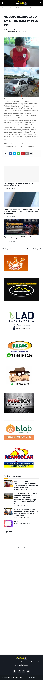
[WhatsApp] (18, 153)
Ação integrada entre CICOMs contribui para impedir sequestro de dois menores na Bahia (21, 238)
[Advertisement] (21, 571)
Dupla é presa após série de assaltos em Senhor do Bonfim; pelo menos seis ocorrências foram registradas (26, 512)
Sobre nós (32, 8)
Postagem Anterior (9, 249)
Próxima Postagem (33, 249)
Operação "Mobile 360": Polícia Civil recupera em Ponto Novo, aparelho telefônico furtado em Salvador (21, 211)
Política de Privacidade (18, 8)
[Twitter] (14, 153)
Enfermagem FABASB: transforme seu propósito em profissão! (18, 185)
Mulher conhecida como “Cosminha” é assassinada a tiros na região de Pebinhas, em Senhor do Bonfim (26, 484)
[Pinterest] (23, 153)
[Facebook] (10, 153)
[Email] (27, 153)
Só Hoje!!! (17, 521)
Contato (5, 8)
